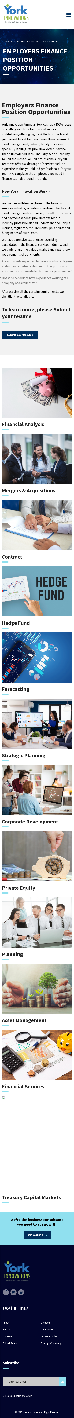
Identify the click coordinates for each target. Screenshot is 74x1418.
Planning (12, 954)
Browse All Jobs (49, 1336)
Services (7, 1329)
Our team (8, 1336)
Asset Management (24, 1020)
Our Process (47, 1329)
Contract (12, 556)
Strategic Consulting (51, 1343)
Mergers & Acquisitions (28, 490)
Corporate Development (30, 821)
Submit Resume (11, 1343)
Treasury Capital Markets (31, 1197)
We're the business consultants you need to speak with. (37, 1222)
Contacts (45, 1322)
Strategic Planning (24, 755)
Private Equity (18, 887)
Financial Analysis (23, 424)
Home (6, 41)
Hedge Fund (16, 622)
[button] (20, 335)
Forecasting (15, 689)
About (6, 1322)
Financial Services (23, 1086)
